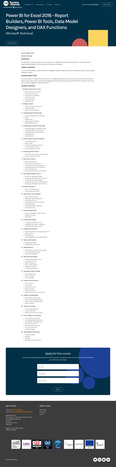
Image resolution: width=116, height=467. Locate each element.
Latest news (42, 410)
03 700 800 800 (17, 410)
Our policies (42, 412)
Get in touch (106, 4)
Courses (49, 4)
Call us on (90, 4)
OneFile (41, 414)
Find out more (12, 43)
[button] (29, 4)
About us (57, 4)
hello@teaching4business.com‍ (22, 411)
